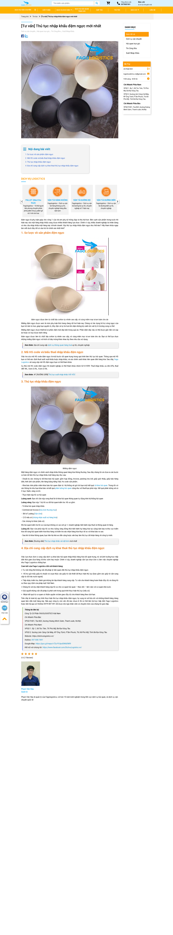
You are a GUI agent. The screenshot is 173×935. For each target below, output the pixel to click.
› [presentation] (117, 201)
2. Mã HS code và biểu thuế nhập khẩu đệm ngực (45, 158)
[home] (26, 3)
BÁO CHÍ (134, 10)
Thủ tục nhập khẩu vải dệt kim (56, 541)
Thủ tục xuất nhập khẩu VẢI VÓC (62, 374)
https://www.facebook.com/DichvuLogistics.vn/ (62, 647)
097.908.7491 (37, 640)
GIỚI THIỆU (46, 10)
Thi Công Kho (56, 31)
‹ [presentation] (22, 201)
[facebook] (22, 36)
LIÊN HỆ (152, 10)
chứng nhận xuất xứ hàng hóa (45, 517)
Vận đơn (38, 514)
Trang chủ (25, 16)
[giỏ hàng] (108, 3)
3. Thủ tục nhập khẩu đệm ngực (38, 162)
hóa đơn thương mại (48, 510)
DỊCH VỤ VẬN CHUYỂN (23, 10)
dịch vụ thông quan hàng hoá (60, 345)
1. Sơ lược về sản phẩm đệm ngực (39, 154)
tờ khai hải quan (101, 485)
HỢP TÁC (99, 10)
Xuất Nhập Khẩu (68, 31)
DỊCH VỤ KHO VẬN (63, 10)
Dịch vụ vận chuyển (28, 31)
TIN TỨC (117, 10)
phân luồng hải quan (63, 488)
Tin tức (35, 16)
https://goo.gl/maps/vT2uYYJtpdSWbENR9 (53, 643)
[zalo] (26, 36)
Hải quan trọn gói (43, 31)
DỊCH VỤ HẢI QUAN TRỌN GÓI (82, 10)
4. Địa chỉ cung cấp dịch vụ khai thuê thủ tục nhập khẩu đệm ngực (55, 167)
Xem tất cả (130, 34)
